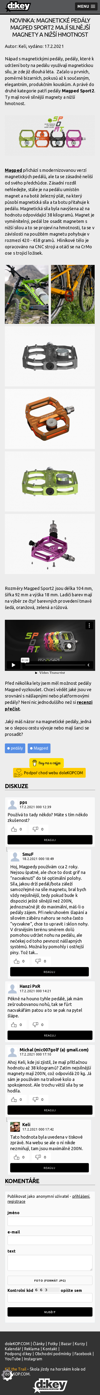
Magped (13, 170)
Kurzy (80, 1343)
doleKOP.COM (17, 1343)
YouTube (13, 1359)
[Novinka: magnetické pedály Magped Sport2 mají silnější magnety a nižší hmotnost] (50, 135)
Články (39, 1343)
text (12, 1251)
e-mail (14, 1232)
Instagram (33, 1359)
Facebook (83, 1353)
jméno (13, 1212)
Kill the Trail (15, 1369)
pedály (17, 748)
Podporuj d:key (18, 1353)
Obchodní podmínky (53, 1353)
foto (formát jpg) (50, 1280)
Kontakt (50, 1349)
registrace (16, 1201)
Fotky (53, 1343)
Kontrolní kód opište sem (45, 1290)
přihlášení (81, 1196)
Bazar (66, 1343)
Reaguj (50, 840)
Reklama (32, 1349)
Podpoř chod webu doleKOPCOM (53, 773)
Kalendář (13, 1349)
